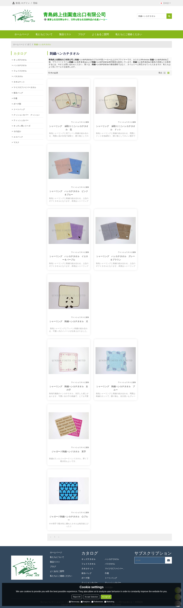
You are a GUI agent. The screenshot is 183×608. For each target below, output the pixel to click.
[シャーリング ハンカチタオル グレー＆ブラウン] (116, 230)
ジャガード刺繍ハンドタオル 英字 (69, 451)
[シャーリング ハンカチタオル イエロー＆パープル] (69, 230)
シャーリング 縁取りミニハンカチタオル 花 (68, 128)
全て (29, 44)
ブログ (81, 34)
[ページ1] (50, 537)
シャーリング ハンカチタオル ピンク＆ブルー (68, 193)
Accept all (106, 597)
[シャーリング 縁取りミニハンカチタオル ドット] (116, 100)
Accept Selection (91, 597)
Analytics (86, 602)
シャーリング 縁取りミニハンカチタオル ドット (115, 128)
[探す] (169, 16)
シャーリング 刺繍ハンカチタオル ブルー (115, 388)
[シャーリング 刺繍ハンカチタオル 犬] (69, 295)
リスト (164, 73)
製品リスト (65, 34)
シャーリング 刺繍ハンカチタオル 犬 (68, 321)
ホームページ (21, 34)
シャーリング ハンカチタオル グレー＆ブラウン (115, 258)
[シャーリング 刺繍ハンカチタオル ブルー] (116, 360)
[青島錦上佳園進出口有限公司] (24, 16)
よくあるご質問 (100, 34)
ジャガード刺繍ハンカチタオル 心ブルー (68, 518)
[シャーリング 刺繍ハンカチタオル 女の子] (69, 360)
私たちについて (44, 34)
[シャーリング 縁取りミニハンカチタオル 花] (69, 100)
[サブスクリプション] (168, 560)
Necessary (75, 602)
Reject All (76, 597)
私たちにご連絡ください (128, 34)
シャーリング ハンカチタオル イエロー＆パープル (68, 258)
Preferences (98, 602)
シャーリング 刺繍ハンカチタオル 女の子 (68, 388)
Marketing (110, 602)
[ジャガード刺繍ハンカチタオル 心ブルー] (69, 491)
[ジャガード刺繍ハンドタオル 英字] (69, 426)
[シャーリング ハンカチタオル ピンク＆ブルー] (69, 165)
